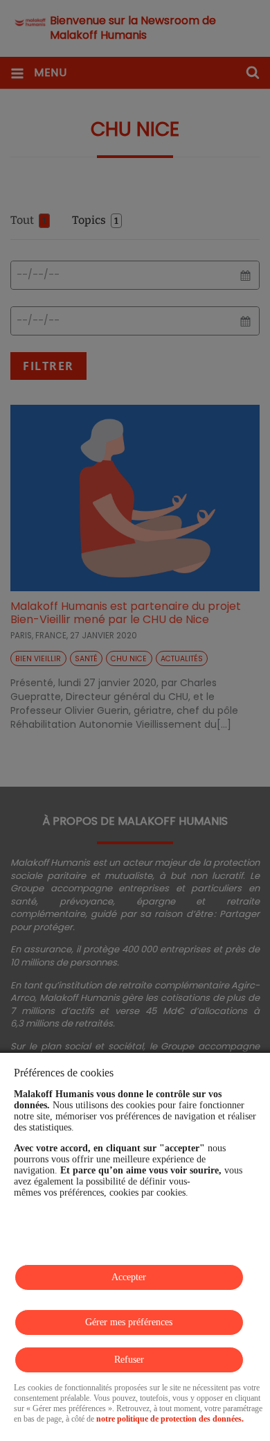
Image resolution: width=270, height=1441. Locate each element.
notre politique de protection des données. (170, 1419)
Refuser (129, 1359)
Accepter (128, 1277)
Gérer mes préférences (128, 1322)
